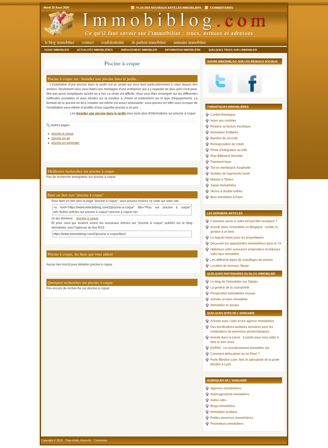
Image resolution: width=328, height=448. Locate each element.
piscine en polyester (65, 143)
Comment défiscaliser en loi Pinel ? (235, 354)
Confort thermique (222, 114)
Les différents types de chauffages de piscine (241, 260)
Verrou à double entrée (226, 191)
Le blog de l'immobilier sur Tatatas (234, 281)
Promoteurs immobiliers (226, 423)
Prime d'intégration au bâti (228, 150)
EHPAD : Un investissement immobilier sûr (239, 348)
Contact (88, 42)
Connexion (100, 440)
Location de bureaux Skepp (229, 266)
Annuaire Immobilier (189, 42)
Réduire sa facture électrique (230, 126)
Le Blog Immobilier (59, 42)
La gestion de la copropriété (229, 287)
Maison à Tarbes (221, 179)
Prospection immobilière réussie (232, 293)
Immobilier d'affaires (224, 132)
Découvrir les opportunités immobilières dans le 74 (245, 243)
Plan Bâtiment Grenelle (226, 156)
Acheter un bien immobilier (229, 299)
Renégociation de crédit (227, 144)
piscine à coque (63, 133)
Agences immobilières (225, 388)
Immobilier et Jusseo (224, 305)
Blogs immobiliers (222, 406)
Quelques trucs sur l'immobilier (233, 49)
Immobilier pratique (223, 412)
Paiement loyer (220, 162)
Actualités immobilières (95, 49)
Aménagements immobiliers (229, 394)
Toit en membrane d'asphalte (230, 167)
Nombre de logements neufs (230, 173)
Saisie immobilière (223, 185)
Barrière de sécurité (224, 138)
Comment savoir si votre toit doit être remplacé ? (243, 221)
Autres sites (218, 400)
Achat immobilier (56, 49)
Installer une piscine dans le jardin (101, 113)
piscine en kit (61, 138)
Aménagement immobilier (139, 49)
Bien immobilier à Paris (226, 197)
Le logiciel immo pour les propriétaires (237, 237)
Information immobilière (183, 49)
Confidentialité (112, 42)
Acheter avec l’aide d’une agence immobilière (242, 321)
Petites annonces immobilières (231, 418)
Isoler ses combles (223, 120)
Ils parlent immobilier (149, 42)
